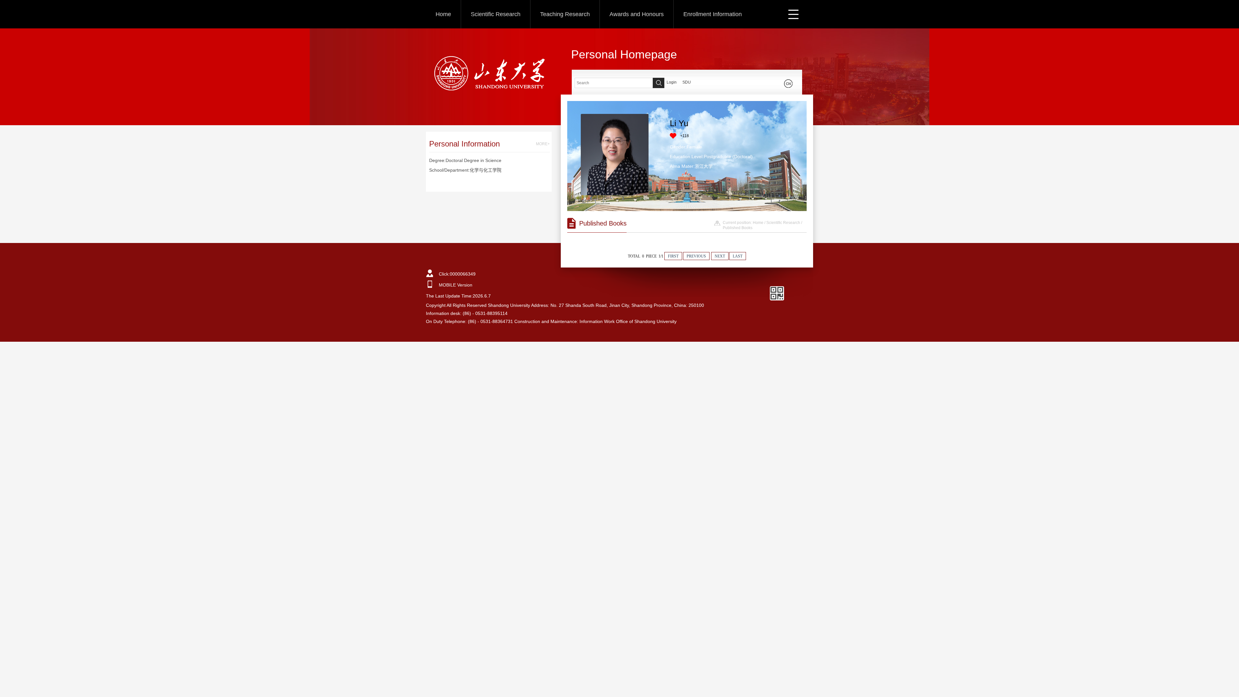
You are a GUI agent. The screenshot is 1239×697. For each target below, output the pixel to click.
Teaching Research (565, 14)
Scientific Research (495, 14)
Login (672, 82)
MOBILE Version (455, 285)
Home (443, 14)
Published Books (737, 228)
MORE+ (543, 144)
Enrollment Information (712, 14)
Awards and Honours (636, 14)
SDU (686, 82)
